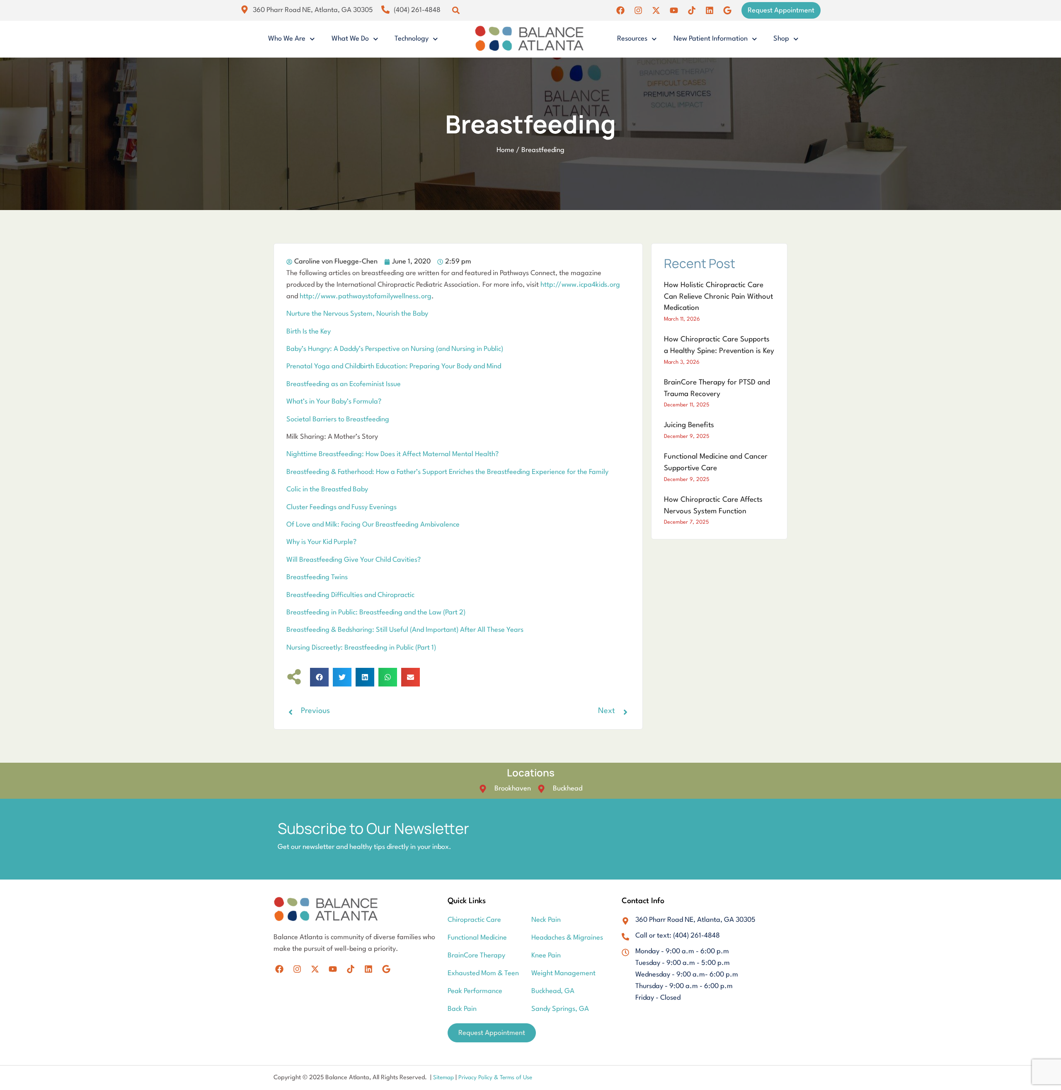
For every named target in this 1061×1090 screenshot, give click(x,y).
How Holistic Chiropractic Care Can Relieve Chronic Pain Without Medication (718, 297)
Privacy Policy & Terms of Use (495, 1077)
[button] (456, 10)
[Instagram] (638, 10)
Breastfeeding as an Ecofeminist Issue (343, 384)
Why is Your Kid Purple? (321, 542)
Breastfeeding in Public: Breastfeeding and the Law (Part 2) (375, 612)
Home (505, 150)
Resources (632, 38)
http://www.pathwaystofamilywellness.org (365, 296)
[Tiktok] (692, 10)
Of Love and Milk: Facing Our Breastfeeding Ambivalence (373, 524)
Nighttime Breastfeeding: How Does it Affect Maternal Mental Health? (392, 454)
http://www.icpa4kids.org (580, 284)
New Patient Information (710, 38)
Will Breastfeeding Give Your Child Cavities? (353, 559)
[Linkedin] (709, 10)
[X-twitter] (656, 10)
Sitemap (444, 1077)
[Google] (727, 10)
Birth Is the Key (308, 331)
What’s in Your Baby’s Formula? (333, 401)
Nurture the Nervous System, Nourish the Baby (357, 313)
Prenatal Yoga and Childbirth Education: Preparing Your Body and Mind (393, 366)
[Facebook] (620, 10)
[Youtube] (674, 10)
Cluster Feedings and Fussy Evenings (341, 507)
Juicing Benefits (689, 425)
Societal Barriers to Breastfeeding (337, 419)
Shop (781, 38)
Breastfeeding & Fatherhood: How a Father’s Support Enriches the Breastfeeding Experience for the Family (447, 472)
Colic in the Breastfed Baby (327, 489)
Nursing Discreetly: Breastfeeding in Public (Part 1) (361, 647)
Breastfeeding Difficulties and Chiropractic (350, 595)
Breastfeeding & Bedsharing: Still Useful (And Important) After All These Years (404, 629)
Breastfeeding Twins (317, 577)
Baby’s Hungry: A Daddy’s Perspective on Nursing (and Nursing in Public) (394, 349)
